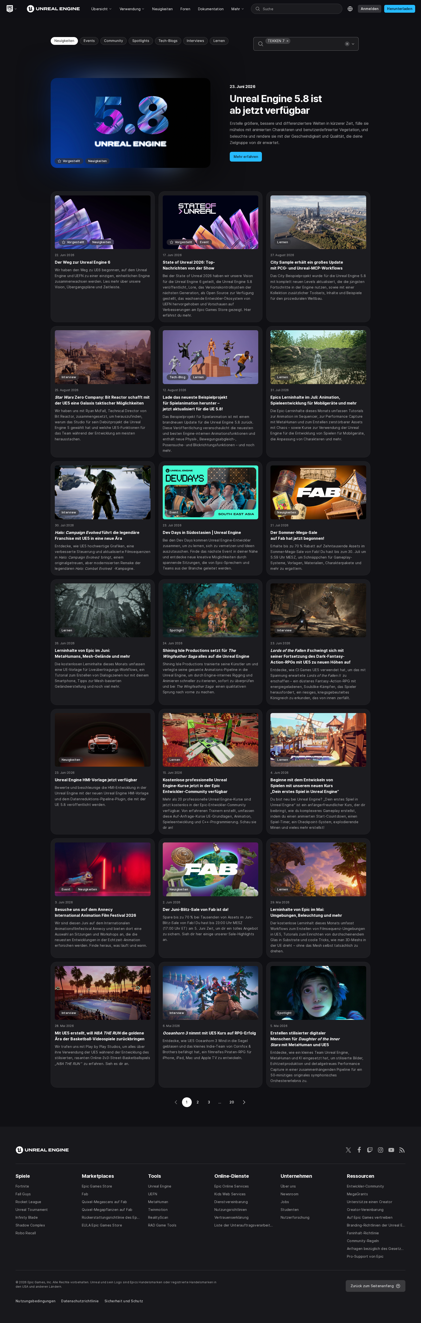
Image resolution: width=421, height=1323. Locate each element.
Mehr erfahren (246, 157)
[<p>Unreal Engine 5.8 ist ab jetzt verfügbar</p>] (210, 123)
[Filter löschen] (347, 43)
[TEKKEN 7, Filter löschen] (287, 41)
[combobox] (304, 47)
